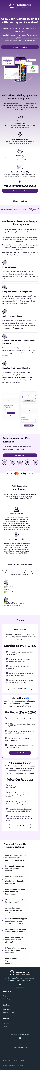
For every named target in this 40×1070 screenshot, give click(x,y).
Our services (21, 1065)
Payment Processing (9, 1012)
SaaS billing (6, 998)
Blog (4, 995)
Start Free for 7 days (20, 688)
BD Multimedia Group (9, 1065)
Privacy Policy (7, 1060)
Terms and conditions (19, 1060)
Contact (5, 1026)
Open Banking (7, 1009)
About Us (6, 1023)
